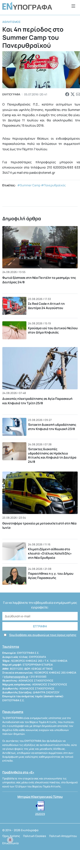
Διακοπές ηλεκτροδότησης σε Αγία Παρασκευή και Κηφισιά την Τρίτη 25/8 (37, 400)
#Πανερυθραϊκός (53, 185)
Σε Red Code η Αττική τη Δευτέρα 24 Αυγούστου (46, 305)
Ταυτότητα (10, 646)
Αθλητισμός (11, 22)
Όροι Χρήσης (11, 836)
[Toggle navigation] (73, 6)
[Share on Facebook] (67, 94)
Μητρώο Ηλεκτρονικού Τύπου (40, 797)
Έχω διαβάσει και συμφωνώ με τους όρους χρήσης (42, 635)
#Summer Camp (28, 185)
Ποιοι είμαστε (12, 712)
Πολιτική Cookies (34, 836)
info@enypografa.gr (16, 676)
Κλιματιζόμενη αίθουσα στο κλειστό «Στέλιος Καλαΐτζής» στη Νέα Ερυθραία (50, 553)
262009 (40, 814)
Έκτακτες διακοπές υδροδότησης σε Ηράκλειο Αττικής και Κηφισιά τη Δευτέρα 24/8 (52, 455)
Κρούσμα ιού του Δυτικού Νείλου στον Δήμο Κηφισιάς (53, 330)
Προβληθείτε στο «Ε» (18, 772)
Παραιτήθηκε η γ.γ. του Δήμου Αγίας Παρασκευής (50, 575)
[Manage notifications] (10, 840)
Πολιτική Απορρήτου (63, 836)
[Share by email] (78, 94)
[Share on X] (73, 94)
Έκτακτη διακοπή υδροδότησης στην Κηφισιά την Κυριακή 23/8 (52, 426)
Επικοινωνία (10, 843)
